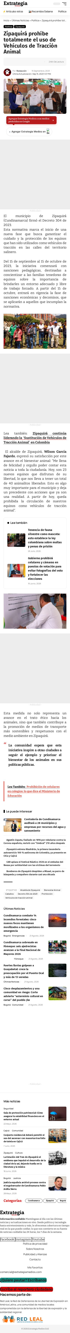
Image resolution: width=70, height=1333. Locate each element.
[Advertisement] (35, 174)
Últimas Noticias (20, 20)
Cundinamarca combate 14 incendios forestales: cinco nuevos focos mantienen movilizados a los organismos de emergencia (24, 923)
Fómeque (19, 958)
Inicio (6, 20)
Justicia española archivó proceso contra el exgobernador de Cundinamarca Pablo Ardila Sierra (25, 1185)
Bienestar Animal (52, 890)
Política (35, 20)
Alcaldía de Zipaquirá (30, 890)
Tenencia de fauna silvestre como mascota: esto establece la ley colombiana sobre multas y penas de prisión (45, 538)
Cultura (18, 1152)
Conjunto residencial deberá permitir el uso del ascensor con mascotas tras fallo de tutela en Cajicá (24, 1138)
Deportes (8, 958)
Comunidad (17, 1004)
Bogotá (7, 935)
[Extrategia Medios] (15, 3)
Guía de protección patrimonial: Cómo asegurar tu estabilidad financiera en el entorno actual (24, 1116)
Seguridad (8, 1108)
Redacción (22, 70)
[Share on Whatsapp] (17, 62)
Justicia (17, 1178)
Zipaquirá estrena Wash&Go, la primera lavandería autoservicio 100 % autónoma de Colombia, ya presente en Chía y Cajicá (35, 852)
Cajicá (6, 1130)
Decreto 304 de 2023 (27, 893)
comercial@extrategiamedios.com (21, 1272)
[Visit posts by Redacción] (7, 72)
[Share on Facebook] (12, 62)
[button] (63, 3)
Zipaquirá (19, 26)
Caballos (9, 893)
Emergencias (18, 935)
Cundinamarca (34, 1201)
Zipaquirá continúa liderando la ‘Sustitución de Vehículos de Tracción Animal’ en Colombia (35, 437)
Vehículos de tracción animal (18, 897)
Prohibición (47, 893)
